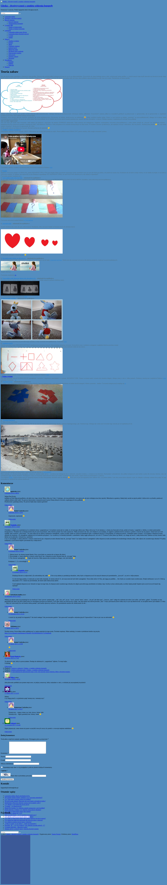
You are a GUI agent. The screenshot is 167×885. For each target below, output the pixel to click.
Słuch (10, 44)
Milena (12, 677)
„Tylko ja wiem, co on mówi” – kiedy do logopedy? (20, 823)
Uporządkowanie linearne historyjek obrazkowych (19, 278)
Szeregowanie (6, 223)
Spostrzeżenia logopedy (16, 23)
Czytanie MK (9, 25)
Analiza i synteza (14, 41)
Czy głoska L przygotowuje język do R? (17, 804)
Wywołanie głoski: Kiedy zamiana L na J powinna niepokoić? (23, 797)
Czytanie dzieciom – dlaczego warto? (16, 827)
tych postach (47, 472)
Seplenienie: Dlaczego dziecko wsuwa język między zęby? (23, 803)
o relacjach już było (56, 260)
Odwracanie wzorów (15, 53)
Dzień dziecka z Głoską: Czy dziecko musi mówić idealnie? (23, 810)
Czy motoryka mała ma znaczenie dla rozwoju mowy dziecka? (24, 820)
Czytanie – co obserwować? (13, 806)
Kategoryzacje (7, 382)
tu (20, 176)
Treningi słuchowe (9, 420)
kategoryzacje (13, 48)
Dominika (13, 525)
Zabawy (7, 39)
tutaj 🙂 (23, 255)
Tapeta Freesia (56, 834)
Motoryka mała (13, 49)
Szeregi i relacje (13, 56)
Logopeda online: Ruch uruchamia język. (17, 796)
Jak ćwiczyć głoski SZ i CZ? (13, 813)
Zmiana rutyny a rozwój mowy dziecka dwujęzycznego (22, 829)
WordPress (75, 834)
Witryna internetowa (7, 763)
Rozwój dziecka (9, 20)
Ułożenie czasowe (14, 46)
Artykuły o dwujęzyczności (13, 18)
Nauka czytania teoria (15, 27)
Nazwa (3, 756)
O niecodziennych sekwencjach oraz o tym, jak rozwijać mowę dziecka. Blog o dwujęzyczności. (40, 672)
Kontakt (11, 62)
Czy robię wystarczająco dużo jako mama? (18, 811)
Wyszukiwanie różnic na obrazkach (14, 258)
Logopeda (8, 30)
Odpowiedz (8, 505)
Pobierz (11, 63)
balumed (13, 723)
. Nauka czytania (7, 376)
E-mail (3, 760)
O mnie (11, 36)
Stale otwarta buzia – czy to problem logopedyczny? (21, 815)
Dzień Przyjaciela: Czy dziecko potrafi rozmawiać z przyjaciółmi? (25, 808)
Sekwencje (12, 55)
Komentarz (5, 753)
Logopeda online (10, 16)
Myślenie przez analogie (16, 51)
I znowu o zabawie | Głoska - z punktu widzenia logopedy (29, 668)
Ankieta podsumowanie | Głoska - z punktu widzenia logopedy (30, 670)
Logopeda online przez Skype (18, 32)
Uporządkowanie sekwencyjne (12, 178)
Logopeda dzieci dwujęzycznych (19, 34)
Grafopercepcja (7, 343)
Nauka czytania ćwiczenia (16, 29)
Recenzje (11, 58)
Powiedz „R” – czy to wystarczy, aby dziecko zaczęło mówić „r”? (25, 825)
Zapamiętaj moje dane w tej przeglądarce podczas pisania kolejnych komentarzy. (27, 767)
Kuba (10, 477)
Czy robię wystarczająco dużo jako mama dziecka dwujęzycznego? (25, 818)
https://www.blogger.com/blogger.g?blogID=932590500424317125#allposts (28, 633)
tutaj (51, 167)
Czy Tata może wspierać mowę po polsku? (18, 799)
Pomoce (7, 67)
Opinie (11, 37)
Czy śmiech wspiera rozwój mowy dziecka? (18, 822)
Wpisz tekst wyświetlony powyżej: (21, 776)
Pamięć (11, 42)
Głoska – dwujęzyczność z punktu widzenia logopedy (27, 5)
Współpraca (8, 60)
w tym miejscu (28, 220)
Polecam (11, 65)
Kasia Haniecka (15, 656)
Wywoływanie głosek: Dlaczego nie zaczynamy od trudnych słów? (25, 801)
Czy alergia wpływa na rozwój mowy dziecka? (19, 817)
